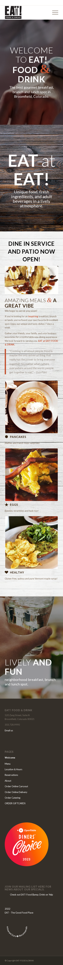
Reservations (11, 775)
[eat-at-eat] (26, 12)
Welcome (10, 757)
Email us (9, 730)
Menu (7, 763)
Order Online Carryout (16, 786)
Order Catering (12, 797)
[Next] (50, 280)
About (8, 780)
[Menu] (53, 12)
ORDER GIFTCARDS (15, 803)
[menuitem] (53, 12)
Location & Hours (13, 769)
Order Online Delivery (16, 792)
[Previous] (12, 280)
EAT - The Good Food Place (19, 912)
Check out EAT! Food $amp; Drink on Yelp (31, 894)
